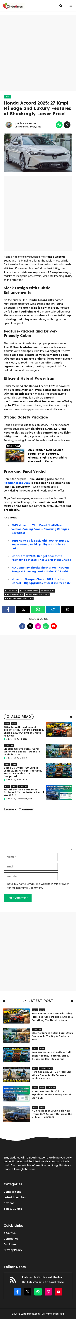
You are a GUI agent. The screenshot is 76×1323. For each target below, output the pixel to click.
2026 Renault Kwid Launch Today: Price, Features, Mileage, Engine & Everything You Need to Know (24, 731)
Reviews (9, 1203)
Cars (7, 97)
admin (9, 739)
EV (12, 745)
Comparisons (46, 1068)
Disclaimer (11, 1244)
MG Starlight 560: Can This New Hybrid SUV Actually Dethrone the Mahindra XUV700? (52, 1114)
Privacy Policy (13, 1250)
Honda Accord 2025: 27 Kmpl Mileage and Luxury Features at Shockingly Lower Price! (37, 108)
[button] (61, 6)
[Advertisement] (38, 53)
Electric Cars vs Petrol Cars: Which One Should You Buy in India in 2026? (22, 751)
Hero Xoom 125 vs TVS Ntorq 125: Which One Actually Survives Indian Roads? (51, 1075)
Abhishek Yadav (26, 123)
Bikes (35, 1068)
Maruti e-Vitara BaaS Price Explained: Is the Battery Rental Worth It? (24, 792)
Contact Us (11, 1238)
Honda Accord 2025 (17, 483)
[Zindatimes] (13, 6)
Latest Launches (15, 1197)
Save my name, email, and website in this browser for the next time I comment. (38, 885)
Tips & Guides (13, 1208)
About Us (9, 1233)
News (7, 724)
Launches (22, 786)
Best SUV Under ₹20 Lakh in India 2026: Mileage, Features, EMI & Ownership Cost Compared (23, 772)
